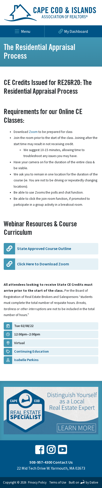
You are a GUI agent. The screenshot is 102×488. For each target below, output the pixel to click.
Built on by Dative (83, 482)
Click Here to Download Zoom (43, 263)
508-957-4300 (40, 462)
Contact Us (63, 462)
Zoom (33, 132)
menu (25, 31)
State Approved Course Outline (44, 248)
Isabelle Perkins (26, 360)
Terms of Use (57, 482)
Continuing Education (31, 351)
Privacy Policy (37, 482)
